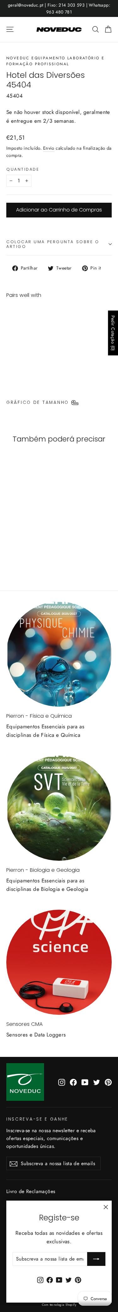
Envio (48, 148)
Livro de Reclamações (30, 1191)
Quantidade (22, 169)
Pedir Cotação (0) (113, 333)
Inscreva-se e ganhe (37, 1119)
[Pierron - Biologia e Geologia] (59, 808)
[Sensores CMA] (59, 962)
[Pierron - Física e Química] (59, 654)
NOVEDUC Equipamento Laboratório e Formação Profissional (55, 61)
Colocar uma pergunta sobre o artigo (52, 244)
